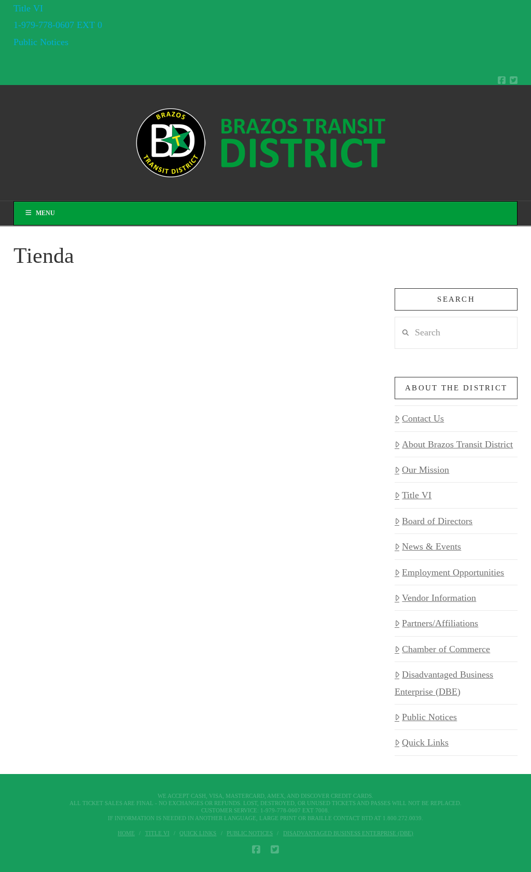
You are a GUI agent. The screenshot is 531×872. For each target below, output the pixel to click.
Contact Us (423, 418)
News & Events (431, 546)
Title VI (28, 8)
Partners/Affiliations (440, 623)
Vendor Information (439, 598)
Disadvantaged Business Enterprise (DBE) (444, 682)
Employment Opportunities (453, 572)
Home (126, 833)
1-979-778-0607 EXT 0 (57, 25)
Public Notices (40, 42)
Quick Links (425, 742)
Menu (45, 213)
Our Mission (425, 470)
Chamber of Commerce (446, 649)
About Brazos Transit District (457, 444)
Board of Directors (437, 521)
